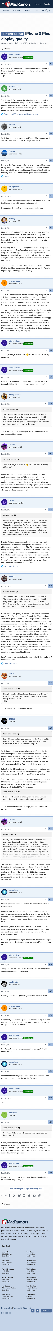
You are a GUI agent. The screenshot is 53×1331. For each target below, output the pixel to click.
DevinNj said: (8, 515)
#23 (50, 1098)
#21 (50, 1044)
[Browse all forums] (43, 10)
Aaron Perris (30, 1294)
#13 (50, 586)
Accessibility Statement (22, 1308)
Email (3, 1256)
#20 (50, 1015)
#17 (50, 899)
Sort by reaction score (39, 43)
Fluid (2, 1313)
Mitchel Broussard (8, 1269)
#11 (50, 454)
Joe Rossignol (31, 1260)
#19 (50, 991)
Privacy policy (6, 1308)
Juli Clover (5, 1260)
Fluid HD (8, 1313)
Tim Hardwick (31, 1269)
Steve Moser (6, 1294)
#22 (50, 1071)
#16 (50, 829)
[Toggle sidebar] (50, 10)
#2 (51, 96)
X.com (8, 1256)
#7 (51, 290)
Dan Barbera (6, 1286)
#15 (50, 728)
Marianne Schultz (32, 1277)
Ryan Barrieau (31, 1286)
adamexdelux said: (10, 459)
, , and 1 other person (21, 114)
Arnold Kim (5, 1252)
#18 (50, 964)
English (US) (46, 1310)
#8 (51, 350)
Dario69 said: (8, 835)
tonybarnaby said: (10, 734)
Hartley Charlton (7, 1277)
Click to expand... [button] (26, 857)
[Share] (47, 63)
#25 (50, 1172)
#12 (50, 509)
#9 (51, 377)
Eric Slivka (29, 1252)
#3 (51, 134)
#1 (51, 64)
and (11, 566)
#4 (51, 160)
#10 (50, 404)
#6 (51, 228)
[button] (2, 4)
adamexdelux (8, 43)
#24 (50, 1122)
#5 (51, 196)
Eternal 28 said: (9, 410)
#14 (50, 683)
